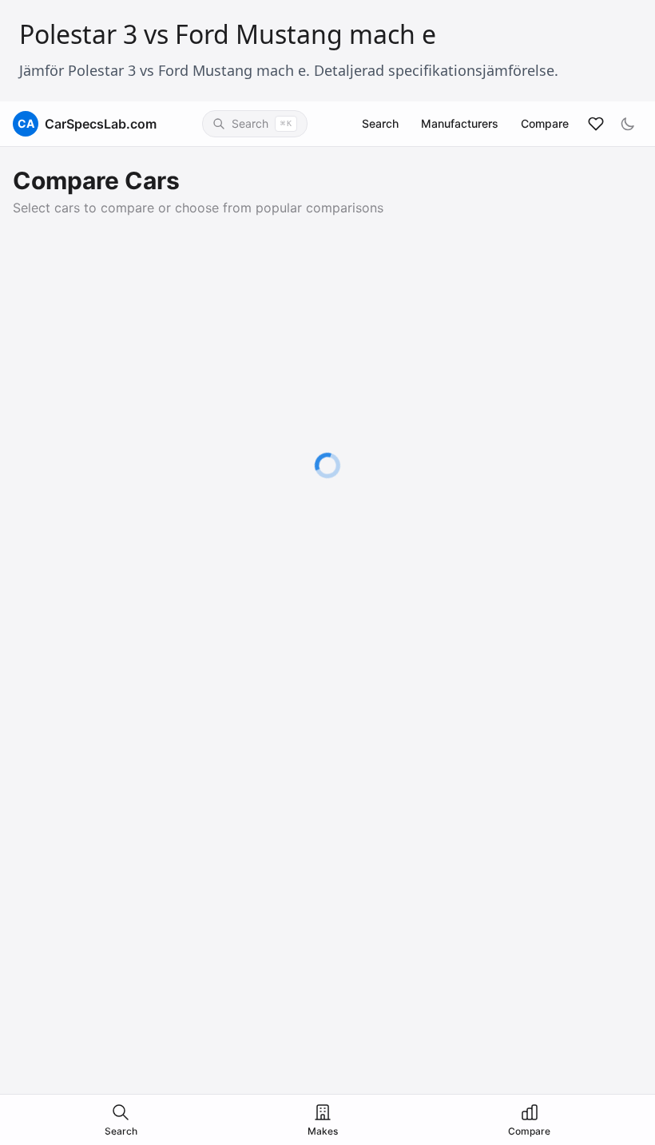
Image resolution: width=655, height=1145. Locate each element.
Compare (545, 123)
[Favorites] (596, 123)
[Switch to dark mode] (627, 123)
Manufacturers (459, 123)
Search (380, 123)
